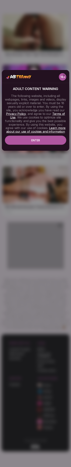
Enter (35, 140)
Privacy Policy (16, 114)
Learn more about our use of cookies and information (36, 129)
